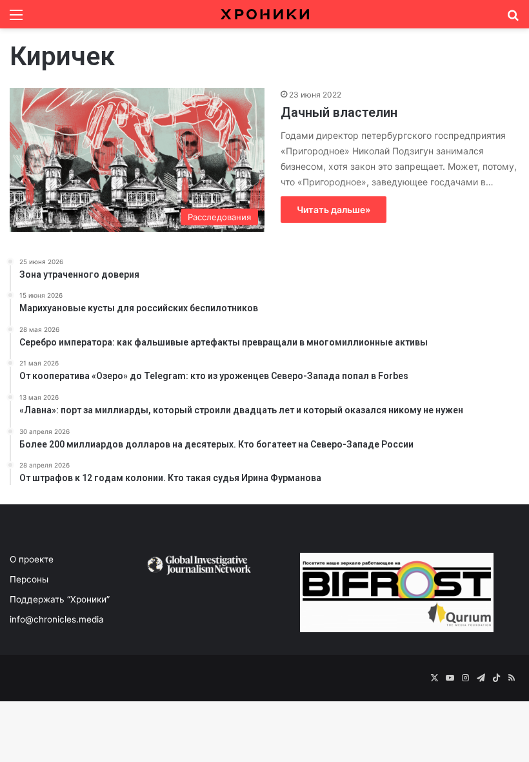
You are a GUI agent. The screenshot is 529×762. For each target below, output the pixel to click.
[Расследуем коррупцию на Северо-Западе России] (265, 14)
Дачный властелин (339, 112)
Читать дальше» (333, 209)
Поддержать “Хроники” (60, 599)
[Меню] (16, 19)
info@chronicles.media (57, 619)
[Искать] (512, 19)
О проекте (32, 559)
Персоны (29, 579)
